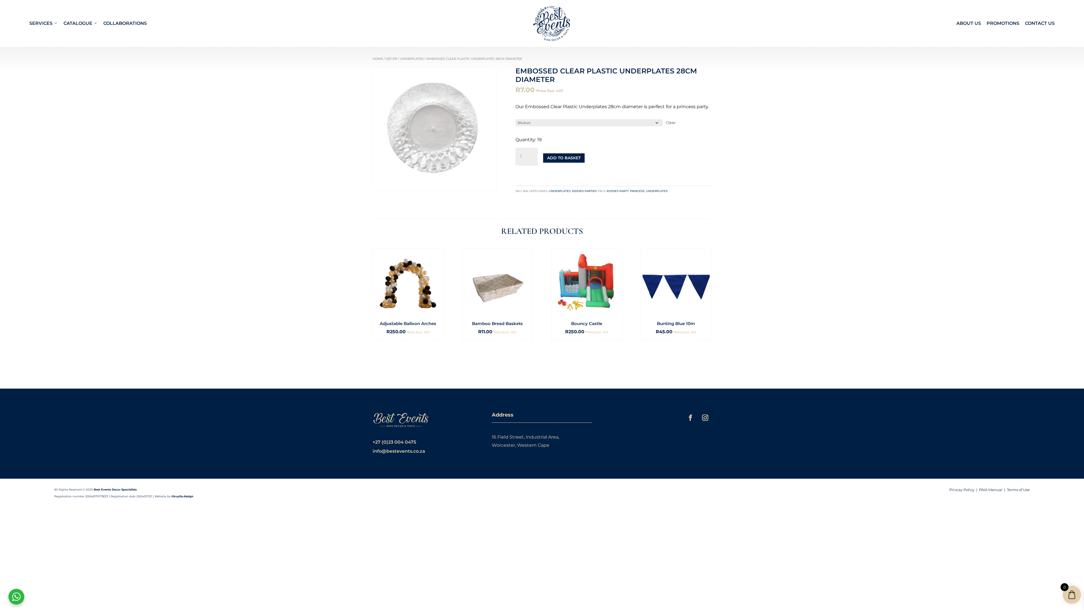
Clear (671, 122)
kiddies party (618, 191)
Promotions (1003, 23)
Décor (391, 59)
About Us (968, 23)
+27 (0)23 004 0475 (394, 442)
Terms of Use (1018, 489)
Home (378, 59)
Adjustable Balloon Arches (408, 323)
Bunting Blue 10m (676, 323)
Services (41, 23)
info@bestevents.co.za (399, 451)
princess (637, 191)
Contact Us (1040, 23)
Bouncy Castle (586, 323)
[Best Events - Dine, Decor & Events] (551, 23)
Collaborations (125, 23)
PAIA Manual (990, 489)
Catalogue (78, 23)
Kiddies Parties (584, 191)
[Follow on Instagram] (705, 417)
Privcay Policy (961, 489)
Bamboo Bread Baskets (497, 323)
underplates (657, 191)
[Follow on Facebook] (690, 417)
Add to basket (564, 157)
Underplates (412, 59)
